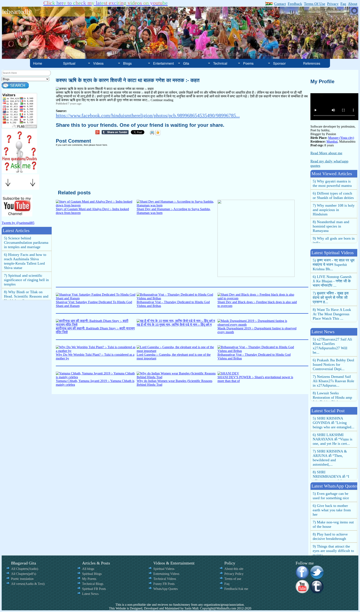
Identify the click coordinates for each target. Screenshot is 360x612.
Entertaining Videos (166, 574)
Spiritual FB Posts (94, 589)
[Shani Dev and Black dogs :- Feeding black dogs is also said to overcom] (258, 298)
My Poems (89, 579)
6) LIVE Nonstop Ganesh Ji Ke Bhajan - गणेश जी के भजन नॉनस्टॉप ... (332, 265)
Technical (220, 63)
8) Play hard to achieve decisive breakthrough (330, 525)
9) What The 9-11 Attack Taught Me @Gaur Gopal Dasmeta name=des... (332, 314)
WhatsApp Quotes (165, 589)
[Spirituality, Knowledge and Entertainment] (19, 172)
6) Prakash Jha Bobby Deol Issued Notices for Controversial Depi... (333, 344)
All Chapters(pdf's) (23, 574)
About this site (233, 569)
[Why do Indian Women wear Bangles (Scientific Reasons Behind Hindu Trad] (177, 377)
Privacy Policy (234, 574)
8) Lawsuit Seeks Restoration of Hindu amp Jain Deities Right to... (332, 377)
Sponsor (279, 63)
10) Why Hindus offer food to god (333, 241)
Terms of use (232, 579)
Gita (186, 63)
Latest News (90, 594)
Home (37, 63)
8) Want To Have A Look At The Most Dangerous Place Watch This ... (332, 298)
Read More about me (326, 153)
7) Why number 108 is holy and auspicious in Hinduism (334, 198)
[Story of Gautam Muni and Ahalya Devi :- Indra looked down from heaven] (96, 205)
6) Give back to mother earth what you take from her (332, 498)
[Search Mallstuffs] (15, 87)
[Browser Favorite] (157, 132)
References (311, 63)
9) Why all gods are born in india (334, 229)
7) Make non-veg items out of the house (333, 513)
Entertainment (163, 63)
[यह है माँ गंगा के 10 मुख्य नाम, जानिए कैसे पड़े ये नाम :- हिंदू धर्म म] (176, 321)
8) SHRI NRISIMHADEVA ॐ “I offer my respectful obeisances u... (331, 462)
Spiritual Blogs (92, 574)
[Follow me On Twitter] (317, 577)
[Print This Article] (152, 132)
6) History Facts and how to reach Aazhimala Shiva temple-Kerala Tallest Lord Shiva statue (25, 245)
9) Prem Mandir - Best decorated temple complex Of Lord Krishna (26, 296)
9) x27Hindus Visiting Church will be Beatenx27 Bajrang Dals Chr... (332, 393)
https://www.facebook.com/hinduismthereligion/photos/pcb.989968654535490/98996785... (148, 115)
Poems (248, 63)
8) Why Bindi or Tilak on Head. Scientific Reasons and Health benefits (26, 280)
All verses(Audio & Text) (28, 584)
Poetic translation (22, 579)
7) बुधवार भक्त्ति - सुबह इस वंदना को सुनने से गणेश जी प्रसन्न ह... (331, 281)
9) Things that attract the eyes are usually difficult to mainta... (333, 539)
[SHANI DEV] (228, 373)
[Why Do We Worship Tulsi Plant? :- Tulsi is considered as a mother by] (96, 351)
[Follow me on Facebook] (302, 577)
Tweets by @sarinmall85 (18, 223)
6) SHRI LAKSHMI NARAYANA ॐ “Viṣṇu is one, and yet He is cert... (332, 423)
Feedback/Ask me (236, 589)
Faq (226, 584)
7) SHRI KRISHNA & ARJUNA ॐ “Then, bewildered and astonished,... (330, 442)
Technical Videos (164, 579)
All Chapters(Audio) (24, 569)
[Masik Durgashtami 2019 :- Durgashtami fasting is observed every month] (258, 324)
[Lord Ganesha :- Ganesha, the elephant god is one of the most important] (177, 351)
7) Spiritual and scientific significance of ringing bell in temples (26, 264)
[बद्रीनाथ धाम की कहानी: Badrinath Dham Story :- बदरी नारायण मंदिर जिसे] (96, 324)
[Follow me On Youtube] (302, 591)
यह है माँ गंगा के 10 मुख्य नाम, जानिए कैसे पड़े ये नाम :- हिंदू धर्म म (174, 324)
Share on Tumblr (116, 132)
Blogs (127, 63)
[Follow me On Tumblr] (317, 591)
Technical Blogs (92, 584)
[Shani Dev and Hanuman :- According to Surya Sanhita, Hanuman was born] (177, 205)
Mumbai (332, 141)
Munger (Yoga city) (341, 137)
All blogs (88, 569)
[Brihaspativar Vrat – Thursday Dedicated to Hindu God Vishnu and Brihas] (177, 298)
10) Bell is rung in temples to (333, 553)
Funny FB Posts (164, 584)
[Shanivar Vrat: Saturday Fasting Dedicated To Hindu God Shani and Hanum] (96, 298)
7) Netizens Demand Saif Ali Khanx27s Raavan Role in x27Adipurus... (333, 360)
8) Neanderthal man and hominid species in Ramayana (331, 214)
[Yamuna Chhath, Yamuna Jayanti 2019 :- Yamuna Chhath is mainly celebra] (96, 377)
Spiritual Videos (163, 569)
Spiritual (69, 63)
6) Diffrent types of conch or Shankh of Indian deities (333, 184)
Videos (98, 63)
